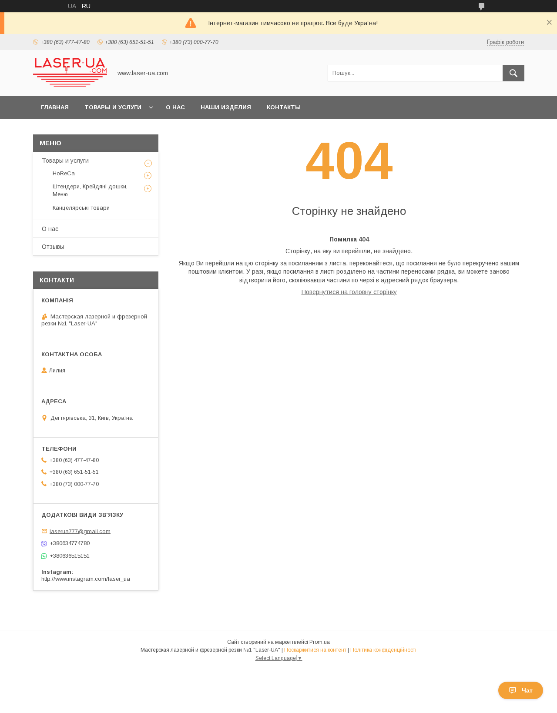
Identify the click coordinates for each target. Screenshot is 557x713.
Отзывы (53, 246)
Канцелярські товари (81, 207)
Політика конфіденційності (383, 650)
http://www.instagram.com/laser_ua (85, 579)
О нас (175, 107)
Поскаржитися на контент (315, 650)
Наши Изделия (226, 107)
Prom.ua (319, 642)
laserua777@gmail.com (80, 531)
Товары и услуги (112, 107)
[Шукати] (513, 73)
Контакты (284, 107)
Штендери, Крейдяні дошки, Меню (90, 190)
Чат (527, 690)
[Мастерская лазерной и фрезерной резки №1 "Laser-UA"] (70, 84)
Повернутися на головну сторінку (349, 291)
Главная (55, 107)
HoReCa (64, 173)
